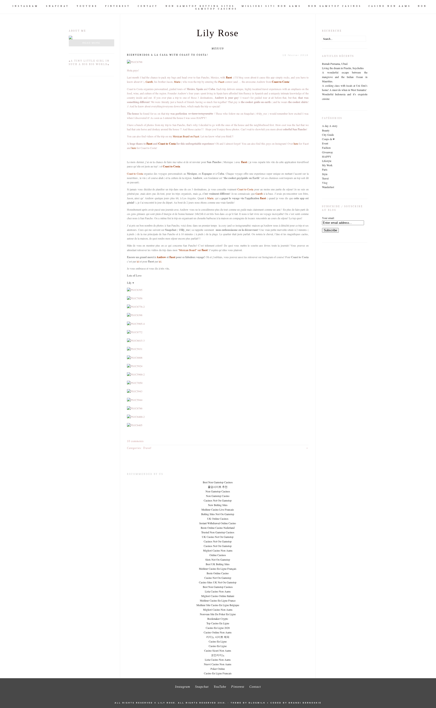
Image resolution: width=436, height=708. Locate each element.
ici (138, 261)
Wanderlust (328, 187)
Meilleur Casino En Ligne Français (217, 568)
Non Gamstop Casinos (335, 6)
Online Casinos (217, 555)
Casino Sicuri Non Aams (217, 650)
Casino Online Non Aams (218, 632)
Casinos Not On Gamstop (218, 500)
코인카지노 (218, 655)
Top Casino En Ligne (217, 623)
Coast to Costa (280, 82)
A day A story (329, 126)
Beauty (325, 130)
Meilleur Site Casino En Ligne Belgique (217, 605)
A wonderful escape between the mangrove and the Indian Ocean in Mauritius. (344, 77)
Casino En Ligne (218, 641)
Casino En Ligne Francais (218, 673)
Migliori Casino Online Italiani (217, 596)
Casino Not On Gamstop (217, 578)
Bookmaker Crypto (217, 618)
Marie (177, 81)
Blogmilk (257, 703)
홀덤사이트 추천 (218, 487)
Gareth (149, 81)
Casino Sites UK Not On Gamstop (217, 582)
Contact (148, 6)
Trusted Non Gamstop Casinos (217, 532)
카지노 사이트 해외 (217, 637)
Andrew (161, 257)
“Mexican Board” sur (193, 250)
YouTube (87, 6)
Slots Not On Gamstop (217, 559)
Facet (229, 77)
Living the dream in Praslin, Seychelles (343, 68)
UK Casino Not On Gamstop (217, 537)
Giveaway (327, 152)
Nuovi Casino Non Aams (217, 664)
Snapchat (57, 6)
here (296, 143)
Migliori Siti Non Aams (271, 6)
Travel (147, 448)
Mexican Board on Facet (186, 136)
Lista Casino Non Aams (218, 591)
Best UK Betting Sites (218, 564)
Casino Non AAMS (390, 6)
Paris (324, 169)
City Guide (328, 134)
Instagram (25, 6)
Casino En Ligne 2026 (218, 628)
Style (324, 174)
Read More (91, 43)
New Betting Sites (218, 505)
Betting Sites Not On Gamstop (217, 514)
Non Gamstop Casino (217, 496)
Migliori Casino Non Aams (218, 550)
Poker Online (218, 668)
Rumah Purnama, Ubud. (335, 64)
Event (325, 143)
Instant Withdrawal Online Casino (217, 523)
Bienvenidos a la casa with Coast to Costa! (167, 54)
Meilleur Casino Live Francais (217, 509)
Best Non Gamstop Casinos (218, 482)
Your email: (328, 218)
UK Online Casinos (217, 518)
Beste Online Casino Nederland (218, 527)
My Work (327, 165)
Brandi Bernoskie (305, 703)
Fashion (326, 147)
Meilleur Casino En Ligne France (217, 600)
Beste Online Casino (218, 573)
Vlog (324, 182)
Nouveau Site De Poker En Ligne (218, 614)
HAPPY (326, 156)
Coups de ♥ (328, 139)
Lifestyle (326, 161)
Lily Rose (218, 33)
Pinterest (117, 6)
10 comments (135, 441)
